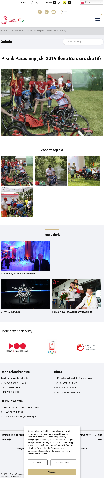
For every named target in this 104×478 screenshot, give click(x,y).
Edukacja (6, 439)
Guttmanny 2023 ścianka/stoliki (18, 273)
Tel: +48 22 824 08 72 (65, 383)
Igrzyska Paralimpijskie (13, 435)
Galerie (21, 31)
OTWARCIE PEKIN (10, 311)
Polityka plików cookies (37, 454)
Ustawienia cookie (63, 463)
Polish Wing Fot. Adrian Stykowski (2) (72, 311)
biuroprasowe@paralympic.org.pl (18, 416)
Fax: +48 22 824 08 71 (65, 387)
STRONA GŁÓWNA (9, 31)
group (15, 477)
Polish (88, 2)
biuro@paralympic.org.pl (67, 392)
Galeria (98, 435)
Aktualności (85, 435)
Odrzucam (37, 463)
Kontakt (98, 439)
